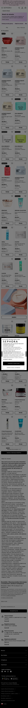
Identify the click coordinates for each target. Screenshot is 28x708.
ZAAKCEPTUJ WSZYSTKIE (14, 363)
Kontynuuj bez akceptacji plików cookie (11, 339)
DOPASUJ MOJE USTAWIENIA (13, 367)
